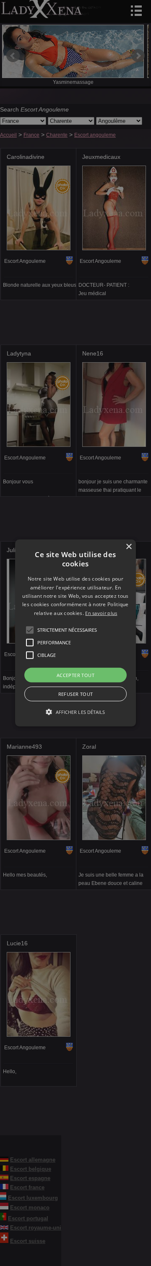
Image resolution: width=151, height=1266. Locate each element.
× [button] (128, 547)
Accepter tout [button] (75, 675)
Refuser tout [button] (75, 694)
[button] (29, 630)
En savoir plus (101, 613)
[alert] (75, 633)
